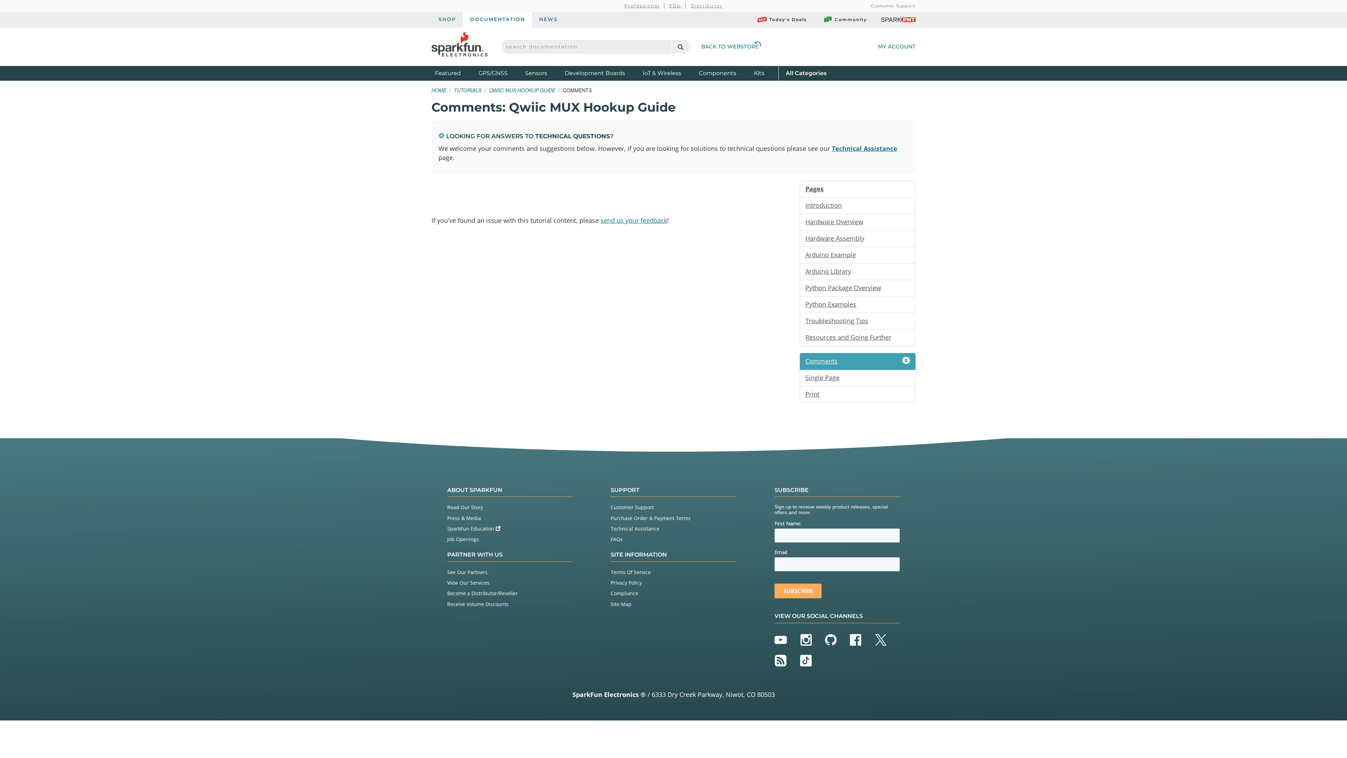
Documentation (497, 19)
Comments (856, 361)
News (548, 19)
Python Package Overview (843, 288)
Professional (642, 5)
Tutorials (467, 90)
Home (438, 90)
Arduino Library (828, 271)
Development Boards (595, 73)
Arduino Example (830, 255)
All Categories (806, 73)
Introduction (823, 205)
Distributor (707, 5)
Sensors (536, 73)
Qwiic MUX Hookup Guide (522, 90)
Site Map (621, 604)
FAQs (617, 539)
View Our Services (468, 582)
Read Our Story (465, 507)
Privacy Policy (626, 582)
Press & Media (464, 518)
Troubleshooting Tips (836, 321)
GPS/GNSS (493, 73)
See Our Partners (467, 572)
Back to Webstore (730, 46)
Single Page (822, 377)
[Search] (680, 47)
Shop (447, 19)
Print (812, 394)
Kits (759, 73)
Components (717, 73)
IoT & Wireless (662, 73)
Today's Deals (788, 19)
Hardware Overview (834, 222)
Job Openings (463, 539)
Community (851, 19)
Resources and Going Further (848, 337)
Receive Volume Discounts (478, 604)
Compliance (624, 593)
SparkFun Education (471, 528)
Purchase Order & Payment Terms (651, 518)
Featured (455, 73)
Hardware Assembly (834, 238)
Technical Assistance (864, 148)
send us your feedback (634, 220)
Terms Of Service (631, 572)
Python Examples (830, 304)
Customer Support (893, 5)
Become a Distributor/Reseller (482, 593)
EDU (675, 5)
